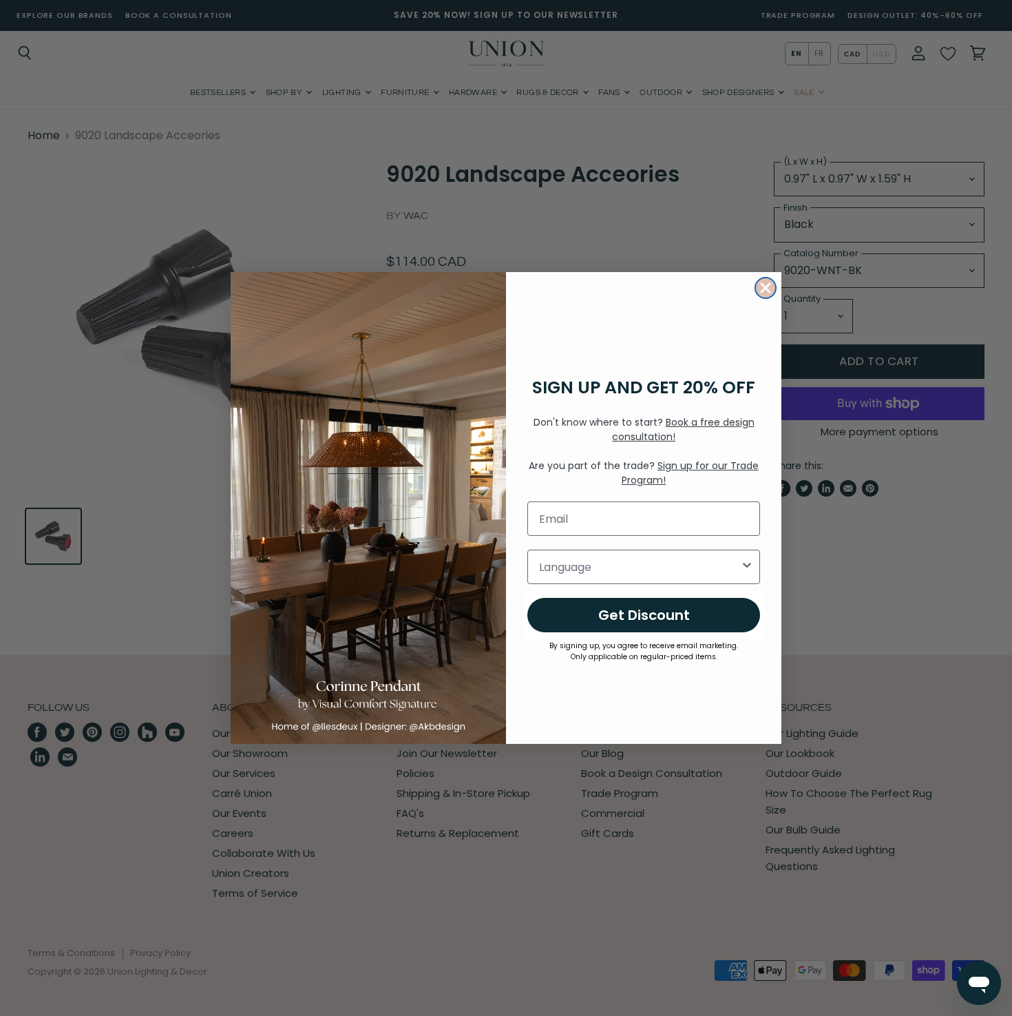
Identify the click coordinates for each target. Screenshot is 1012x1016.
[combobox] (639, 566)
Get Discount (644, 615)
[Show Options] (747, 566)
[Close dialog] (765, 288)
